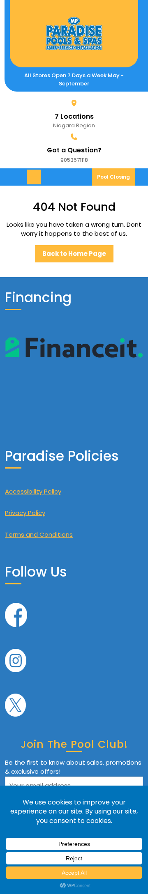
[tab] (35, 177)
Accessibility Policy (33, 491)
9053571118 (74, 160)
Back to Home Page (77, 256)
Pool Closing (116, 179)
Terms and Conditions (39, 534)
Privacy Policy (25, 512)
